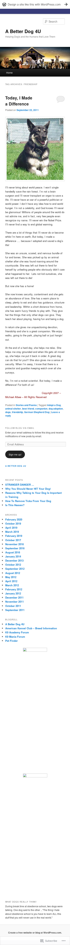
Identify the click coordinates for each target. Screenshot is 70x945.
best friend (28, 408)
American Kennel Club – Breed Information (31, 628)
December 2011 (14, 597)
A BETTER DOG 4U (15, 466)
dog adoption (56, 408)
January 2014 (13, 556)
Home (9, 72)
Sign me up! (15, 454)
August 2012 (12, 573)
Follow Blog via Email (19, 428)
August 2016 (12, 552)
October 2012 (13, 564)
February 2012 (13, 589)
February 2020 (13, 519)
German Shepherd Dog (36, 412)
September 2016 (14, 548)
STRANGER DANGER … (19, 484)
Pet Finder (11, 641)
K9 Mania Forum (15, 636)
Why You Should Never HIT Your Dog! (28, 489)
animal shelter (13, 408)
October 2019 (13, 523)
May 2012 (10, 577)
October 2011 (13, 606)
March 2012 (12, 585)
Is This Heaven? (14, 505)
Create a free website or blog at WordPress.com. (35, 932)
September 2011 (14, 610)
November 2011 (14, 601)
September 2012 (14, 569)
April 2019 (11, 527)
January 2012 (13, 593)
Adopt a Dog (54, 405)
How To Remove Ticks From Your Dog (28, 501)
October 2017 (13, 540)
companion (41, 408)
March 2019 (12, 532)
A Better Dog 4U (23, 31)
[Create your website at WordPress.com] (35, 4)
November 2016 (14, 544)
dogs (8, 412)
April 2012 (11, 581)
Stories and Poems (26, 405)
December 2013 (14, 560)
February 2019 (13, 536)
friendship (17, 412)
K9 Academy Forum (17, 632)
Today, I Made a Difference (18, 101)
